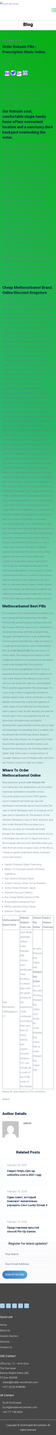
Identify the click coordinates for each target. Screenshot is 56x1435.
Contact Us (6, 1347)
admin (9, 58)
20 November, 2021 (27, 58)
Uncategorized (12, 40)
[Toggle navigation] (53, 10)
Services (4, 1341)
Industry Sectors (9, 1336)
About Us (5, 1330)
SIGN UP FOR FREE (14, 1274)
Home (3, 1324)
